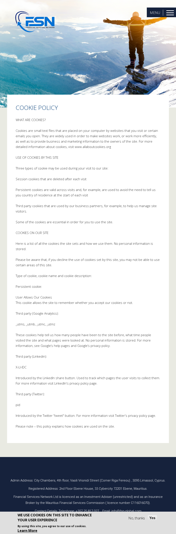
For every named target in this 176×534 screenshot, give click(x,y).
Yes (152, 518)
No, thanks (136, 518)
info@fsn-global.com (126, 511)
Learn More (27, 530)
